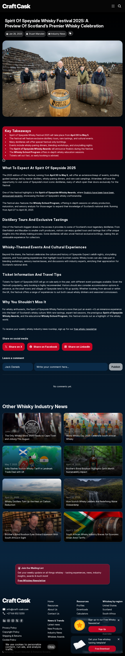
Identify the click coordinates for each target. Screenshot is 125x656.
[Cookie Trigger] (4, 160)
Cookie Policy (9, 639)
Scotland (107, 609)
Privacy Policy (9, 627)
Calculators (82, 613)
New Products (55, 628)
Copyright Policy (10, 632)
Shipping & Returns (12, 636)
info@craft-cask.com (17, 609)
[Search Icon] (119, 6)
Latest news (54, 624)
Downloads (82, 609)
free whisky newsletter (85, 329)
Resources (53, 605)
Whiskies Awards (56, 636)
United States (110, 605)
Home (51, 601)
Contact (52, 613)
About (51, 609)
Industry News (55, 632)
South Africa (109, 613)
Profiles (80, 605)
